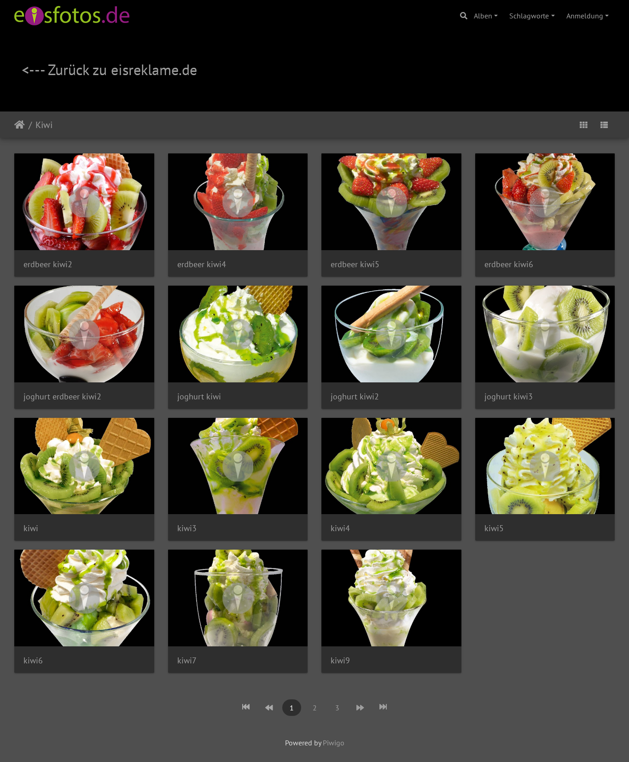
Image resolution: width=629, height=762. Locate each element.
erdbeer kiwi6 (508, 264)
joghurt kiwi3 (508, 396)
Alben (483, 15)
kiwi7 (187, 660)
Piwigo (333, 742)
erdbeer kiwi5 (355, 264)
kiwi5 (494, 528)
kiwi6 (33, 660)
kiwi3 (187, 528)
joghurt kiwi (199, 396)
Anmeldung (584, 15)
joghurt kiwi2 (355, 396)
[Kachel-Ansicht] (583, 124)
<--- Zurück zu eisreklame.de (109, 69)
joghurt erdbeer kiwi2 (62, 396)
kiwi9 (340, 660)
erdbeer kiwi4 (201, 264)
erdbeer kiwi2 (47, 264)
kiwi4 (340, 528)
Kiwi (43, 125)
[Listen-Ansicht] (604, 124)
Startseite (19, 125)
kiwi (30, 528)
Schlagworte (529, 15)
